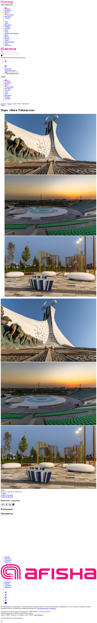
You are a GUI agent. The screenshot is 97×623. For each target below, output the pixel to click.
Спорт (7, 40)
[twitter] (6, 601)
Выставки (8, 16)
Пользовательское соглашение (46, 608)
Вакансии (8, 562)
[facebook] (6, 595)
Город (6, 23)
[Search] (11, 4)
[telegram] (6, 593)
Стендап (7, 18)
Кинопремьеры (9, 42)
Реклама (7, 557)
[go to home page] (7, 2)
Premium (7, 26)
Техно (6, 31)
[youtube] (6, 603)
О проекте (8, 560)
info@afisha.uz (38, 615)
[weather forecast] (50, 63)
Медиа (7, 36)
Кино (8, 9)
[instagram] (6, 598)
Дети (6, 21)
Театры (7, 12)
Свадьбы (7, 28)
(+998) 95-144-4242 (7, 495)
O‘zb (3, 4)
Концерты (8, 10)
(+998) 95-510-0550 (7, 497)
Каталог (7, 38)
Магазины (8, 25)
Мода (6, 35)
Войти (7, 4)
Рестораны (10, 14)
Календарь (8, 45)
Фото (6, 30)
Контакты (8, 558)
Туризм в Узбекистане (12, 33)
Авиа (6, 43)
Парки (9, 104)
